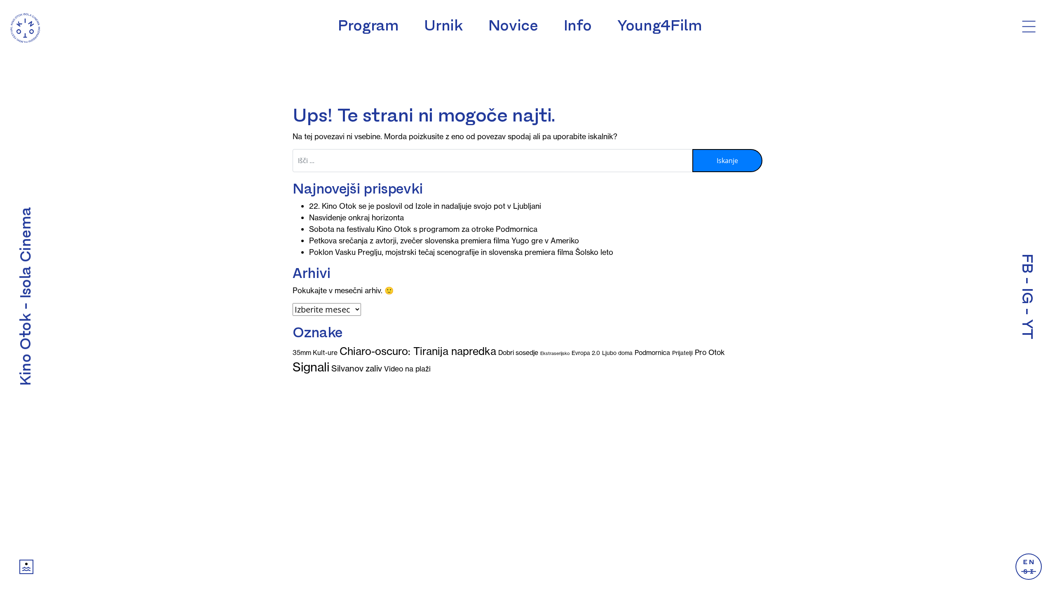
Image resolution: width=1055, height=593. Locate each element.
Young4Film (659, 25)
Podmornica (652, 352)
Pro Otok (709, 352)
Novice (513, 25)
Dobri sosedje (518, 352)
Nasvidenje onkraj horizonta (356, 217)
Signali (311, 367)
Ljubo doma (617, 353)
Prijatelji (682, 353)
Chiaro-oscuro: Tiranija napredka (418, 351)
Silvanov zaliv (356, 368)
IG (1027, 296)
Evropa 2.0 (586, 353)
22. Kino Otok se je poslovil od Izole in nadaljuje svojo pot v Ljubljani (425, 206)
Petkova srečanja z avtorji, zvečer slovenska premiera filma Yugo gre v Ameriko (444, 240)
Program (368, 25)
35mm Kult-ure (315, 352)
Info (578, 25)
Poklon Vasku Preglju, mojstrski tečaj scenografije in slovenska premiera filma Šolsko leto (461, 252)
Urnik (443, 25)
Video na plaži (407, 369)
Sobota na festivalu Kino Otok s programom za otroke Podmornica (423, 229)
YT (1027, 329)
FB (1027, 263)
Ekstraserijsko (555, 353)
